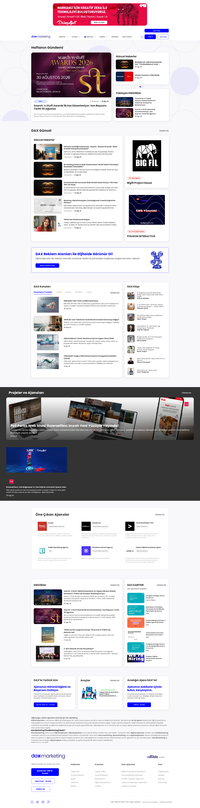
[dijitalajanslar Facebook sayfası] (48, 802)
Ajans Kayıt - (43, 781)
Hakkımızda (163, 771)
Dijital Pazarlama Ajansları (133, 771)
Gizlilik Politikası (166, 802)
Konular (75, 37)
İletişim (161, 775)
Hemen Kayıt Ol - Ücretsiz (45, 705)
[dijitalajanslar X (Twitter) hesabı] (32, 802)
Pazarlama (100, 778)
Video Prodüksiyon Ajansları (134, 782)
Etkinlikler (115, 37)
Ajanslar (90, 37)
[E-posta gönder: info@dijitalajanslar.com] (43, 802)
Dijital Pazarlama (102, 782)
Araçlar (89, 292)
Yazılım (98, 786)
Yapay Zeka (100, 771)
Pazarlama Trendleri (43, 292)
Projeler (102, 37)
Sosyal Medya (77, 775)
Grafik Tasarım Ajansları (133, 778)
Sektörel (74, 782)
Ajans (73, 778)
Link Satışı (162, 782)
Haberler (62, 37)
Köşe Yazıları (127, 37)
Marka (74, 786)
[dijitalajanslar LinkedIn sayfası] (37, 802)
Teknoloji (75, 771)
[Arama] (141, 37)
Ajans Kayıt (156, 31)
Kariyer (161, 778)
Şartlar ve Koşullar (149, 802)
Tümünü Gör (164, 131)
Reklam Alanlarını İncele (47, 265)
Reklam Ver (40, 789)
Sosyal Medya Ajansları (132, 775)
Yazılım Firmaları (129, 786)
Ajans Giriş (163, 37)
